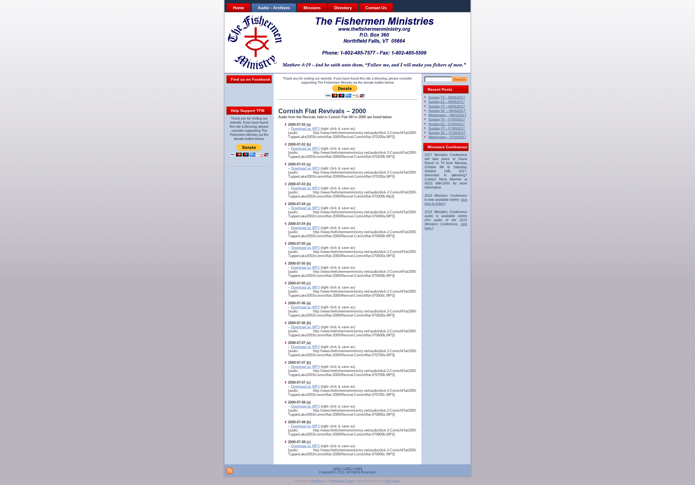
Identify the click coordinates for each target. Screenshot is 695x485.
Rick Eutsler (392, 480)
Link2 (347, 468)
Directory (343, 7)
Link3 (358, 468)
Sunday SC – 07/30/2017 (447, 133)
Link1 (337, 468)
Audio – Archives (274, 7)
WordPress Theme (342, 480)
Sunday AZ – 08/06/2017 (446, 102)
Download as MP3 (305, 129)
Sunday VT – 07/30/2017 (446, 128)
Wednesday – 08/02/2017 (447, 115)
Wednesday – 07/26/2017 (447, 137)
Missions (312, 7)
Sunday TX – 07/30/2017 (446, 119)
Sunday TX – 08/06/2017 (446, 97)
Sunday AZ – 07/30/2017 (446, 124)
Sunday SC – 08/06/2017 (447, 111)
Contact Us (376, 7)
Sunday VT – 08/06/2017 (446, 106)
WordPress (317, 480)
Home (238, 7)
